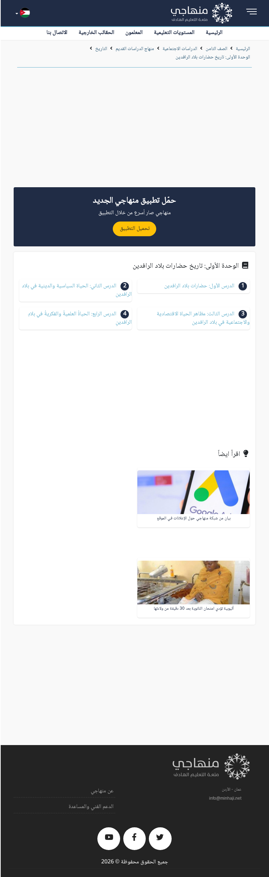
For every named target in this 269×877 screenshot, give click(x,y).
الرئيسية (214, 32)
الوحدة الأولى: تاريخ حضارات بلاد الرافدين (212, 57)
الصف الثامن (216, 49)
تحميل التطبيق (135, 228)
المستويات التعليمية (174, 32)
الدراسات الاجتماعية (180, 49)
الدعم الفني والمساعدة (91, 807)
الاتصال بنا (57, 32)
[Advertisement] (134, 130)
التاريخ (101, 49)
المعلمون (134, 32)
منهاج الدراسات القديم (135, 49)
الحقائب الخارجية (96, 32)
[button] (193, 286)
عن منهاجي (102, 791)
